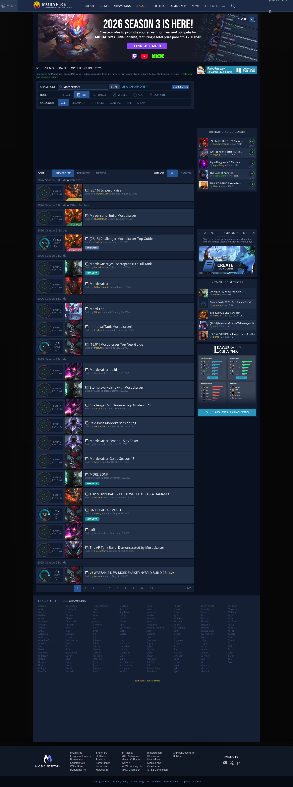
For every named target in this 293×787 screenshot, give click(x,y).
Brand (41, 658)
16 (142, 588)
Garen (68, 655)
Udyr (203, 640)
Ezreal (68, 637)
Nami (149, 605)
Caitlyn (42, 668)
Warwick (232, 609)
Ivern (95, 618)
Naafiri (123, 671)
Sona (176, 658)
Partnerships (171, 781)
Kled (121, 609)
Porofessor (76, 759)
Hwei (95, 609)
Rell (148, 665)
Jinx (94, 637)
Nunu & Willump (155, 627)
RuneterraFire (78, 769)
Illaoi (95, 612)
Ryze (176, 615)
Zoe (230, 658)
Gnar (68, 658)
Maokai (123, 649)
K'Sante (96, 640)
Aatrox (42, 605)
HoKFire (177, 756)
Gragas (69, 662)
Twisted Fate (208, 633)
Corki (68, 612)
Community (178, 6)
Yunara (232, 633)
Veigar (204, 652)
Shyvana (178, 640)
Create (90, 6)
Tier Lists (158, 6)
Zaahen (232, 640)
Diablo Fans (154, 762)
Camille (42, 671)
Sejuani (178, 621)
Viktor (204, 668)
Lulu (121, 637)
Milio (122, 658)
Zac (230, 643)
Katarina (97, 658)
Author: (158, 173)
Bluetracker (153, 756)
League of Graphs (80, 756)
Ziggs (231, 652)
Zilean (231, 655)
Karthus (96, 652)
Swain (177, 665)
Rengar (178, 605)
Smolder (178, 655)
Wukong (232, 612)
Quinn (149, 652)
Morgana (124, 668)
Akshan (42, 615)
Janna (95, 621)
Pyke (149, 646)
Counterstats (77, 762)
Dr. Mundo (71, 621)
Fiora (68, 643)
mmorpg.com (154, 752)
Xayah (231, 615)
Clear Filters (180, 86)
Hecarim (70, 671)
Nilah (149, 621)
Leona (122, 621)
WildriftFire (76, 766)
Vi (202, 662)
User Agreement (101, 781)
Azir (40, 646)
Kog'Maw (124, 612)
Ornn (149, 637)
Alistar (41, 618)
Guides (104, 6)
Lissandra (124, 627)
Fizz (67, 646)
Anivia (41, 627)
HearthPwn (153, 759)
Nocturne (151, 624)
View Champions (135, 86)
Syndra (177, 671)
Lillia (121, 624)
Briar (41, 665)
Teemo (204, 618)
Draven (69, 624)
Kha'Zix (96, 671)
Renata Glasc (153, 668)
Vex (203, 658)
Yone (230, 627)
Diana (68, 618)
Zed (230, 646)
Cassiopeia (71, 605)
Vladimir (205, 671)
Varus (204, 646)
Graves (69, 665)
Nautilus (151, 612)
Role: (43, 95)
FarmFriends (103, 762)
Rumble (178, 612)
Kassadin (97, 655)
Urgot (204, 643)
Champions (122, 6)
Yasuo (231, 624)
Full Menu (212, 6)
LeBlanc (123, 615)
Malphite (124, 643)
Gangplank (71, 652)
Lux (121, 640)
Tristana (205, 624)
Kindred (123, 605)
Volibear (232, 605)
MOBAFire (76, 752)
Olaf (148, 630)
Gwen (68, 668)
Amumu (42, 624)
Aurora (42, 643)
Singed (177, 643)
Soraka (177, 662)
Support (185, 781)
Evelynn (69, 633)
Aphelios (43, 633)
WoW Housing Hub (132, 766)
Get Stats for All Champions (227, 412)
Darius (69, 615)
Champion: (47, 87)
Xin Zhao (232, 621)
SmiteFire (101, 752)
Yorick (231, 630)
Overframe (153, 766)
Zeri (230, 649)
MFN (10, 6)
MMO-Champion (131, 769)
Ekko (68, 627)
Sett (176, 630)
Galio (68, 649)
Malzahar (124, 646)
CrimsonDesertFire (184, 752)
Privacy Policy (120, 781)
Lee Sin (123, 618)
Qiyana (150, 649)
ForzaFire (101, 766)
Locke (122, 630)
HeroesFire (102, 769)
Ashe (41, 637)
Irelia (95, 615)
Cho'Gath (70, 609)
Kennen (96, 668)
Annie (41, 630)
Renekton (151, 671)
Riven (177, 609)
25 (151, 588)
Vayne (204, 649)
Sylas (176, 668)
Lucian (123, 633)
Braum (42, 662)
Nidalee (150, 618)
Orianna (150, 633)
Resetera (101, 759)
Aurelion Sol (45, 640)
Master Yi (124, 652)
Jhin (94, 633)
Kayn (95, 665)
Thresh (204, 621)
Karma (96, 649)
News (196, 6)
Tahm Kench (207, 605)
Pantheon (151, 640)
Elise (68, 630)
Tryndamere (207, 630)
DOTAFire (101, 756)
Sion (176, 646)
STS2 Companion (157, 769)
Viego (204, 665)
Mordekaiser (126, 665)
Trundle (205, 627)
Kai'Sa (95, 643)
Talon (204, 612)
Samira (178, 618)
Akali (41, 612)
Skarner (178, 652)
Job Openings (154, 781)
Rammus (151, 658)
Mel (121, 655)
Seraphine (179, 627)
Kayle (95, 662)
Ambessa (43, 621)
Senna (177, 624)
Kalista (96, 646)
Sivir (176, 649)
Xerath (231, 618)
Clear (114, 86)
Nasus (149, 609)
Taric (203, 615)
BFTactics (127, 752)
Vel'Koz (205, 655)
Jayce (95, 630)
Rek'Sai (150, 662)
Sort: (41, 173)
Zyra (230, 662)
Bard (41, 649)
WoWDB (126, 762)
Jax (94, 627)
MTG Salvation (130, 756)
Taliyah (205, 609)
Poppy (149, 643)
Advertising (137, 781)
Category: (47, 103)
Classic (141, 6)
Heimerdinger (100, 605)
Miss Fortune (126, 662)
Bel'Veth (42, 652)
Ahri (40, 609)
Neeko (150, 615)
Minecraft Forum (131, 759)
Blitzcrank (43, 655)
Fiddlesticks (71, 640)
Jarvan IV (97, 624)
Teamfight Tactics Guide (146, 680)
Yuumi (231, 637)
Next (188, 588)
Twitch (204, 637)
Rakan (149, 655)
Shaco (177, 633)
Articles (197, 781)
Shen (176, 637)
